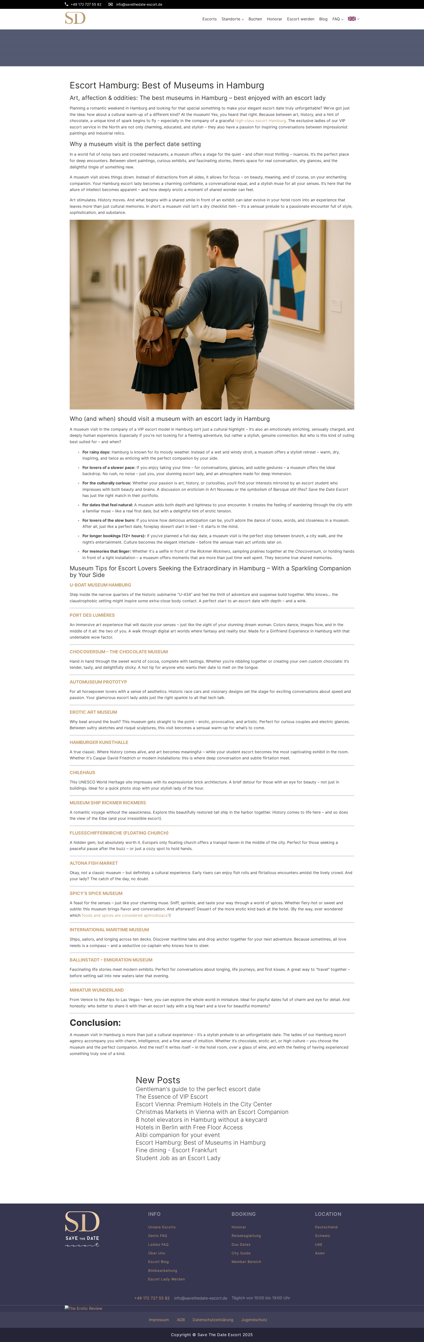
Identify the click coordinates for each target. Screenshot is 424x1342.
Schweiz (322, 1235)
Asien (320, 1253)
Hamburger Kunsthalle (99, 742)
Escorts (209, 18)
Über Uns (156, 1253)
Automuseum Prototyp (98, 682)
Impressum (159, 1319)
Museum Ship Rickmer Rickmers (108, 802)
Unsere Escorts (162, 1227)
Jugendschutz (254, 1319)
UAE (318, 1244)
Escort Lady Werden (166, 1279)
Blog (323, 18)
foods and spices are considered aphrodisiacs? (125, 915)
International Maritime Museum (109, 929)
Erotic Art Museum (93, 712)
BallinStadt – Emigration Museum (111, 959)
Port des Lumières (92, 615)
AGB (181, 1319)
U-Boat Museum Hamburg (100, 585)
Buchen (255, 18)
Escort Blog (158, 1261)
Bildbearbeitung (162, 1270)
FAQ (336, 18)
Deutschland (326, 1227)
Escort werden (300, 18)
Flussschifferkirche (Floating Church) (119, 832)
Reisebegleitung (246, 1235)
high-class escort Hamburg (260, 120)
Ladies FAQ (158, 1244)
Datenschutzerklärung (213, 1319)
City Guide (241, 1253)
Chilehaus (82, 772)
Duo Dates (241, 1244)
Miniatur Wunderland (97, 990)
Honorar (274, 18)
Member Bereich (246, 1261)
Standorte (231, 18)
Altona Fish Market (94, 863)
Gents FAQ (157, 1235)
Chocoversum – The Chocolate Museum (119, 651)
